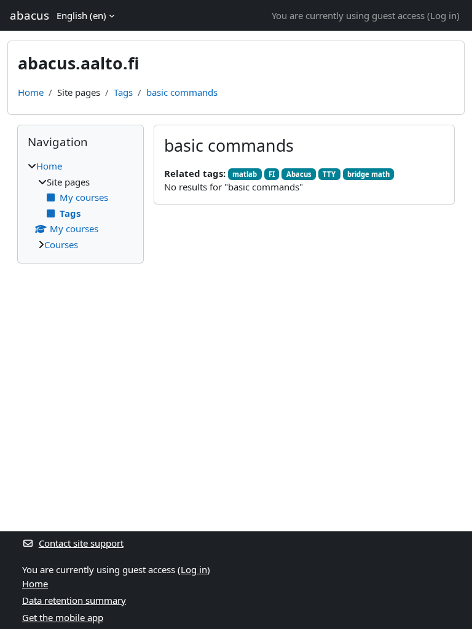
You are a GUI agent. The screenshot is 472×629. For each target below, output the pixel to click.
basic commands (182, 92)
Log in (443, 15)
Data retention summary (74, 600)
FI (272, 174)
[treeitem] (80, 205)
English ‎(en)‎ (81, 15)
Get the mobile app (62, 617)
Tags (123, 92)
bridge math (368, 174)
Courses (61, 244)
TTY (329, 174)
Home (31, 92)
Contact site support (81, 543)
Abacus (299, 174)
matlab (244, 174)
